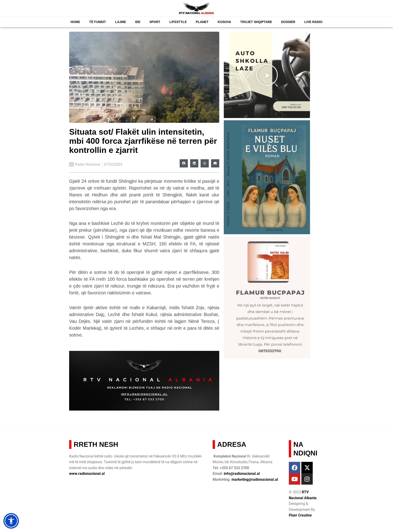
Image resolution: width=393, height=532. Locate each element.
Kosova (224, 22)
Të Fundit (97, 22)
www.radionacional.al (87, 473)
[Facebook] (294, 467)
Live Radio (313, 22)
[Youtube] (294, 479)
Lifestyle (178, 22)
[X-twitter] (307, 467)
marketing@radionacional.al (255, 479)
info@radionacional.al (242, 473)
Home (75, 22)
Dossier (288, 22)
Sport (154, 22)
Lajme (120, 22)
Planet (202, 22)
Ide (137, 22)
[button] (184, 163)
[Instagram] (307, 479)
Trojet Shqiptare (256, 22)
